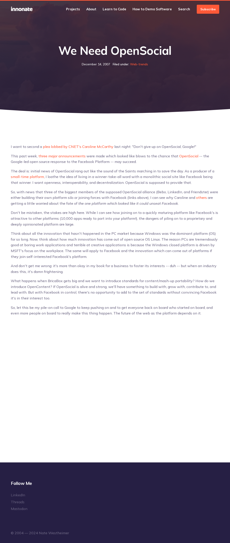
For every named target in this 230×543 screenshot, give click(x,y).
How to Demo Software (152, 9)
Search (184, 9)
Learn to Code (114, 9)
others (201, 197)
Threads (17, 502)
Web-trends (139, 64)
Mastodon (19, 508)
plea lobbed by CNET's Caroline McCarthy (78, 146)
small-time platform (27, 176)
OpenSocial (188, 156)
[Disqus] (115, 378)
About (91, 9)
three (42, 156)
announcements (72, 156)
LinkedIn (18, 495)
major (53, 156)
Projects (73, 9)
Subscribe (208, 9)
